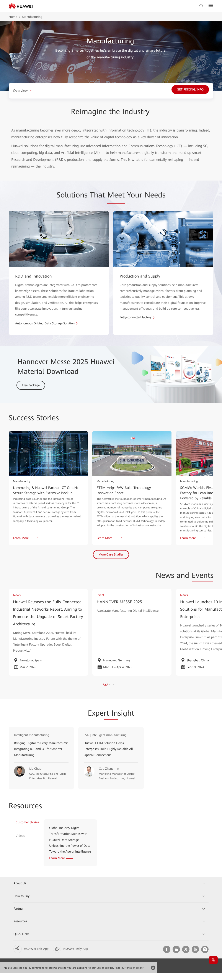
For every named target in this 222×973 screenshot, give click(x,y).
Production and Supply (140, 276)
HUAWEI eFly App (75, 948)
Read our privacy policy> (129, 967)
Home (13, 16)
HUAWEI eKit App (36, 948)
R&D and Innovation (33, 276)
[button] (105, 684)
